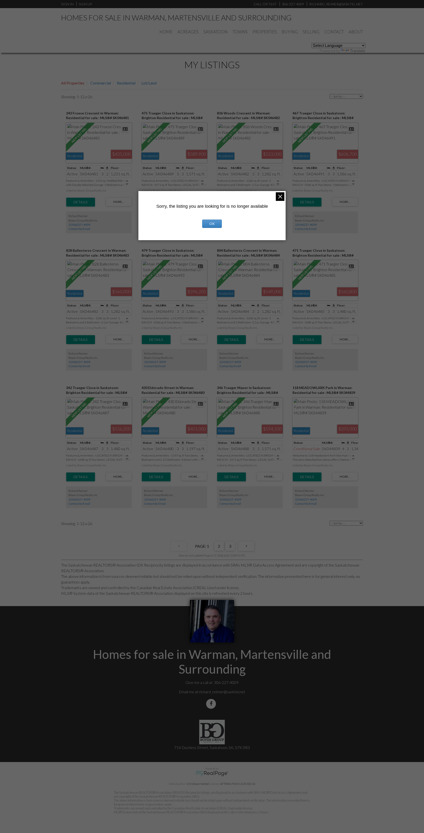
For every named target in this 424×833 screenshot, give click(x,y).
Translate (357, 50)
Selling (311, 31)
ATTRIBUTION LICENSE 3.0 (237, 784)
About (356, 31)
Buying (290, 31)
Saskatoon (215, 31)
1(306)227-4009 (79, 224)
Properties (264, 31)
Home (165, 31)
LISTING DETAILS (80, 202)
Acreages (188, 31)
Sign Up (85, 4)
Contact (334, 31)
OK (212, 224)
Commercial (100, 83)
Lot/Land (149, 83)
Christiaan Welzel (197, 784)
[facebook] (212, 703)
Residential (126, 83)
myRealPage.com (212, 773)
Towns (240, 31)
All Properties (72, 83)
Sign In (67, 4)
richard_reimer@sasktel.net (222, 691)
